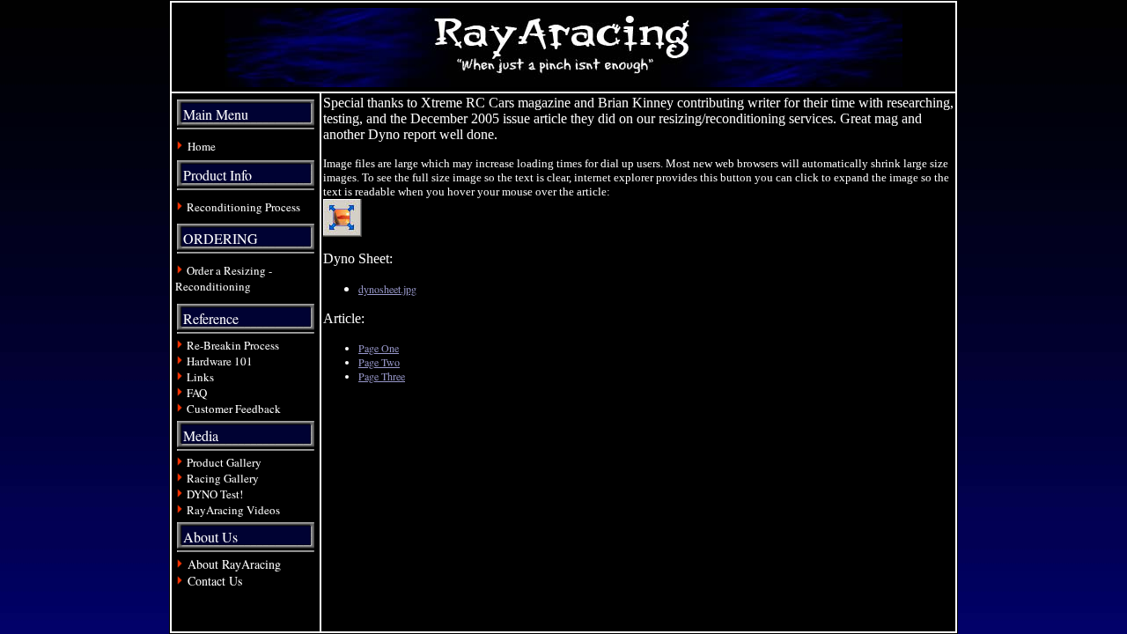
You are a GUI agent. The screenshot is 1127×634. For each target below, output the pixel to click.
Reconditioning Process (243, 207)
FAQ (197, 393)
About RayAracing (232, 564)
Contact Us (215, 580)
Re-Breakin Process (233, 345)
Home (202, 146)
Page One (378, 348)
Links (200, 377)
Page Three (381, 376)
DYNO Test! (215, 494)
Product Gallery (222, 462)
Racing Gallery (223, 478)
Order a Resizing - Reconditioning (223, 278)
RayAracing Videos (233, 510)
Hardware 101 (220, 361)
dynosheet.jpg (387, 289)
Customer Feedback (234, 409)
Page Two (379, 362)
